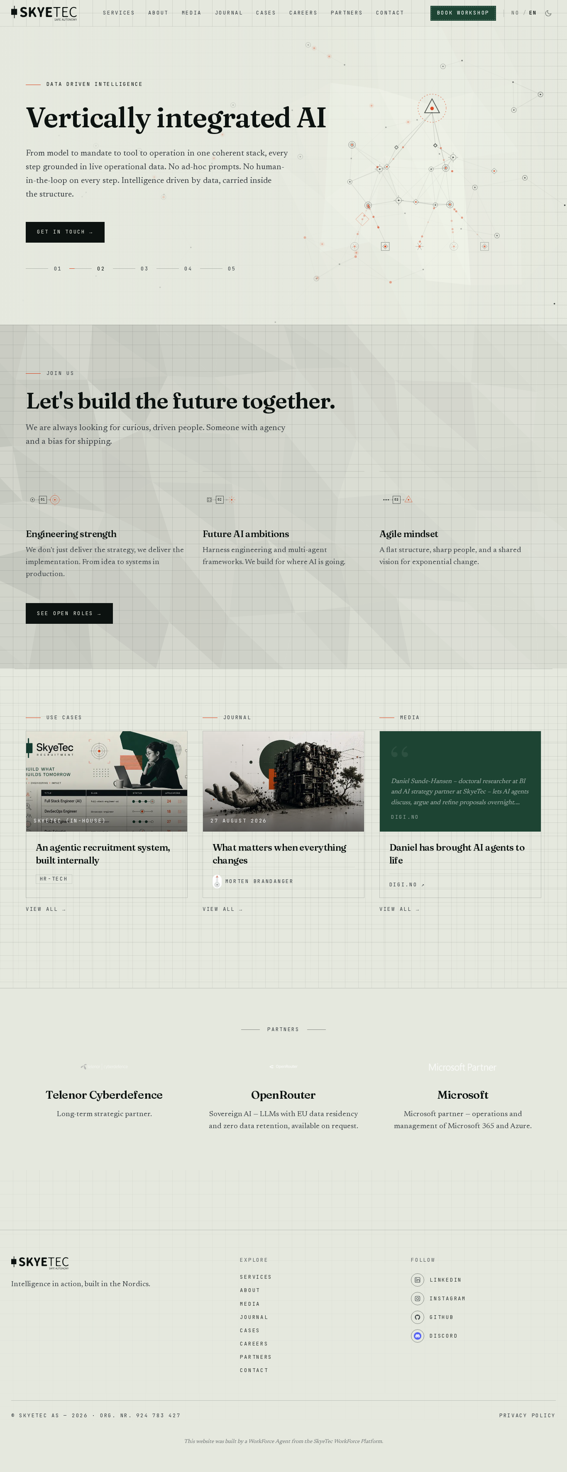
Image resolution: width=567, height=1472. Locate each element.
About (158, 12)
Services (119, 12)
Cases (266, 12)
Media (192, 12)
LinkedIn (446, 1279)
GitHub (442, 1317)
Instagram (448, 1298)
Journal (229, 12)
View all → (46, 908)
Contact (390, 12)
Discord (444, 1335)
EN (533, 12)
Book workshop (463, 12)
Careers (303, 12)
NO (515, 12)
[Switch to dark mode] (548, 13)
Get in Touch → (65, 231)
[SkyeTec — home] (44, 13)
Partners (347, 12)
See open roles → (69, 613)
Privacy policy (527, 1415)
